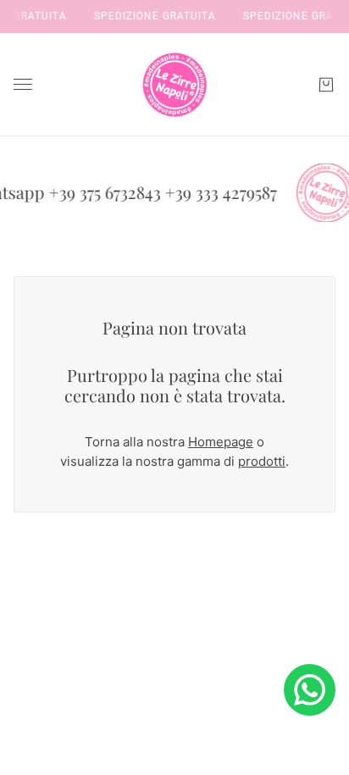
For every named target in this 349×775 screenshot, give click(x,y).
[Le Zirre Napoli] (174, 85)
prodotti (261, 461)
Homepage (220, 442)
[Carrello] (326, 84)
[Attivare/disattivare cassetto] (23, 84)
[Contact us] (309, 690)
